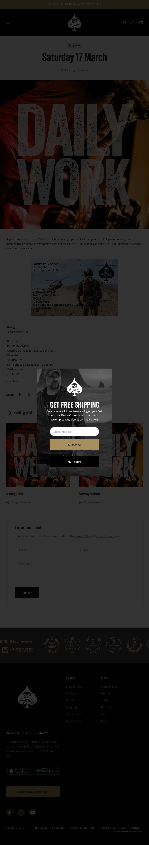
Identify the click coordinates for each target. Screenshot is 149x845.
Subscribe (74, 444)
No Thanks (75, 461)
